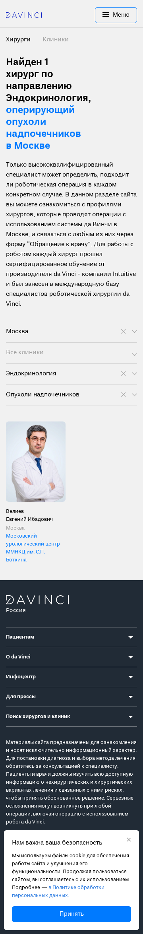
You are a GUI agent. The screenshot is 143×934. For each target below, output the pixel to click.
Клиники (56, 40)
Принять (72, 914)
